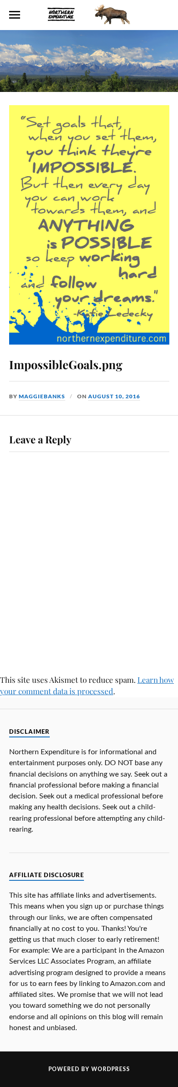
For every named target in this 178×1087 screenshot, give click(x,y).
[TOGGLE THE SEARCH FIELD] (163, 15)
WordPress (110, 1069)
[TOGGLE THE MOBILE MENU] (14, 15)
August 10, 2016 (114, 396)
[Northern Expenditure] (89, 12)
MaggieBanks (42, 396)
